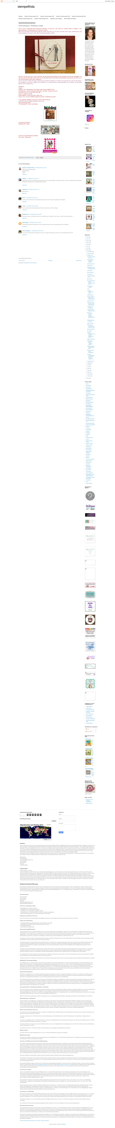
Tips (87, 481)
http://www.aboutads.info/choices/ (41, 1064)
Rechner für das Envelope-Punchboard (89, 800)
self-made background (88, 466)
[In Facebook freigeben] (41, 157)
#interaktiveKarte (89, 402)
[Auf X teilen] (39, 157)
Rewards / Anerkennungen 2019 (63, 16)
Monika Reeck (25, 214)
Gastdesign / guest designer (56, 18)
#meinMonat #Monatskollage (89, 406)
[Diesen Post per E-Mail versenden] (36, 157)
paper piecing (89, 460)
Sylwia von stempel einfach (28, 167)
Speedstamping (89, 473)
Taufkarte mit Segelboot (90, 307)
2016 (87, 248)
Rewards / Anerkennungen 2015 (41, 18)
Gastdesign (88, 446)
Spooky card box (90, 263)
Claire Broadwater (26, 230)
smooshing (88, 471)
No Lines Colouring (90, 459)
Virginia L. (24, 178)
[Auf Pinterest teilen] (42, 157)
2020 (87, 240)
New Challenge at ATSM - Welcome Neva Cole (91, 282)
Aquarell (88, 431)
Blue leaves (89, 279)
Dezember (89, 251)
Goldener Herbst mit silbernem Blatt (90, 347)
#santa (87, 417)
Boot (87, 436)
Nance (23, 197)
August (89, 363)
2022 (87, 237)
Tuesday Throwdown (90, 718)
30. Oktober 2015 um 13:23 (40, 167)
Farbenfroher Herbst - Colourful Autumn (90, 342)
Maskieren (88, 454)
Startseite (21, 16)
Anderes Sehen (89, 803)
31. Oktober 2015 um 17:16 (33, 189)
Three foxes (89, 270)
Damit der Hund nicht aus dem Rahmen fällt (90, 304)
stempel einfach (88, 748)
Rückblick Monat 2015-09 (90, 321)
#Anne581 (88, 387)
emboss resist (89, 445)
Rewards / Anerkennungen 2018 (79, 16)
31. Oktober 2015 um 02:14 (33, 178)
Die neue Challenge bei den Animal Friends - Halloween (90, 357)
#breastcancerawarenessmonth (90, 391)
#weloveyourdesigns (90, 424)
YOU (88, 289)
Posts (88, 729)
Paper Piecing (90, 323)
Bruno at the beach (93, 742)
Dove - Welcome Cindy (93, 149)
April (88, 370)
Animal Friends (89, 717)
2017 (87, 246)
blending (88, 432)
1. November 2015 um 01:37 (32, 197)
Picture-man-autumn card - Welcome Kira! (91, 326)
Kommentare (89, 731)
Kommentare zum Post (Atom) (30, 262)
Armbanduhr (90, 265)
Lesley (24, 206)
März (88, 372)
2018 (87, 244)
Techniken (88, 480)
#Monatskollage (89, 409)
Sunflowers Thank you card (91, 257)
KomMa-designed (89, 758)
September (89, 361)
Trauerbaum (89, 274)
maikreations (88, 739)
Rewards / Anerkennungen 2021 (31, 16)
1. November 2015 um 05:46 (32, 206)
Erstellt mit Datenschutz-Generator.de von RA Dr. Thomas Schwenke (34, 1120)
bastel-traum (88, 708)
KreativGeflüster (89, 723)
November (89, 253)
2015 (87, 250)
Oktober (89, 255)
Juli (88, 364)
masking (88, 455)
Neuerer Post (22, 260)
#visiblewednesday (90, 423)
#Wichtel (88, 426)
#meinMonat (88, 403)
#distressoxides (89, 399)
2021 (87, 239)
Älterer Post (78, 260)
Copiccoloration (89, 437)
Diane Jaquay (25, 222)
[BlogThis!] (38, 157)
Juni (88, 366)
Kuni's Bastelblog (89, 768)
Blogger (63, 1124)
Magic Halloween (91, 339)
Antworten (24, 174)
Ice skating (89, 331)
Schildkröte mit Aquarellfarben (93, 182)
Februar (89, 374)
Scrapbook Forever (90, 709)
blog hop (88, 434)
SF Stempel (88, 468)
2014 (87, 378)
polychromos (89, 462)
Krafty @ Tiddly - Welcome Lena (91, 310)
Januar (89, 375)
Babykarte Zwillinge (93, 173)
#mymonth (88, 411)
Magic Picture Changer (89, 452)
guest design (89, 448)
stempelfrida (26, 6)
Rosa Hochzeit (90, 272)
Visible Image (89, 483)
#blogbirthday (89, 388)
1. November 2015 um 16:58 (35, 214)
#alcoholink (88, 385)
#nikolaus (88, 413)
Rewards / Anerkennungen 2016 (25, 18)
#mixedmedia (89, 408)
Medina (87, 457)
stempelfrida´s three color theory (90, 478)
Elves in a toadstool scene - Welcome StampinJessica (91, 315)
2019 (87, 242)
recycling (88, 463)
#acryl (87, 383)
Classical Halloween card (90, 292)
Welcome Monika (91, 329)
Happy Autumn (90, 294)
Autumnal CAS (90, 300)
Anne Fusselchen (89, 714)
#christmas (88, 393)
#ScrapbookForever (90, 418)
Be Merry (93, 164)
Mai (88, 368)
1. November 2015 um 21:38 (37, 230)
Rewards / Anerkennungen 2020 (47, 16)
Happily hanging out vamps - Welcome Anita (91, 298)
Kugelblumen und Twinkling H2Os (91, 268)
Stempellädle (89, 715)
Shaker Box (88, 469)
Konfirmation (88, 449)
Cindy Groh (24, 189)
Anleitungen (88, 429)
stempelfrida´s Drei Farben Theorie (90, 475)
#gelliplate (88, 400)
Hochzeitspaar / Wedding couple (90, 261)
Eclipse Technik (89, 443)
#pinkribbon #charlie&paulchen (90, 415)
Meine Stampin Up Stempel (70, 18)
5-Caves (88, 428)
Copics (87, 439)
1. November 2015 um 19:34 (35, 222)
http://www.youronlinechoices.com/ (63, 1064)
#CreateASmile (89, 397)
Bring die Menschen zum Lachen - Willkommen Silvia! (91, 335)
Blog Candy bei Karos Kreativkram (90, 351)
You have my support (90, 287)
